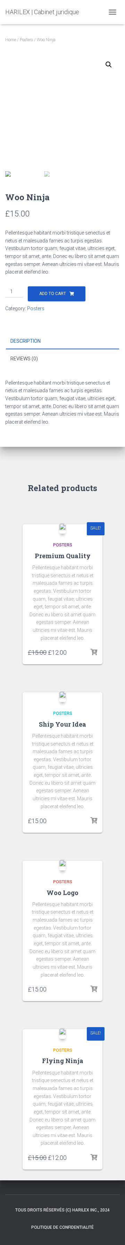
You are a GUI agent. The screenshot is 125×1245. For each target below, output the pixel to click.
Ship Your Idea (62, 724)
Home (10, 39)
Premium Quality (63, 556)
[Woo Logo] (62, 865)
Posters (26, 39)
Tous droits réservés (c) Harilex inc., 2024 (62, 1210)
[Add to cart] (93, 652)
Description (25, 341)
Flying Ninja (62, 1061)
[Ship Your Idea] (62, 696)
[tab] (62, 341)
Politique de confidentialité (62, 1227)
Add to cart (52, 293)
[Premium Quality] (62, 528)
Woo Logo (62, 892)
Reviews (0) (24, 358)
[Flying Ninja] (62, 1033)
